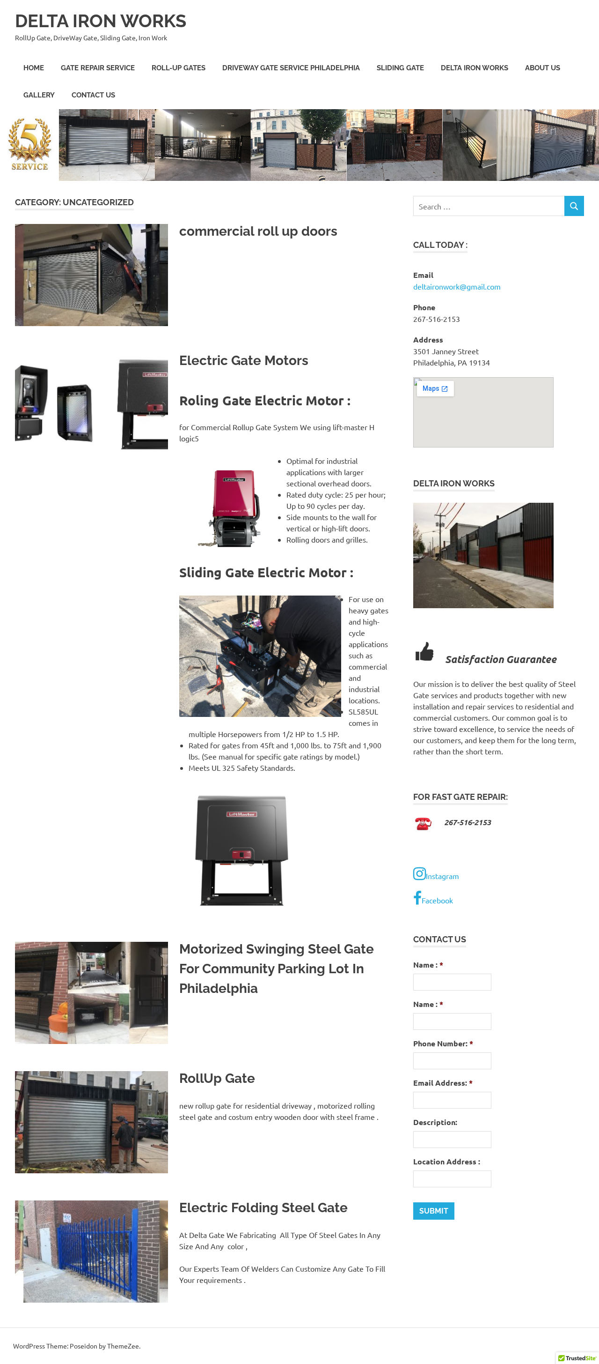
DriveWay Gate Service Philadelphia (291, 68)
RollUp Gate (217, 1078)
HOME (33, 68)
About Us (542, 68)
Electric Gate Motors (243, 360)
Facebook (437, 900)
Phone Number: (443, 1043)
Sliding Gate (400, 68)
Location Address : (446, 1161)
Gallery (39, 95)
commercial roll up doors (258, 231)
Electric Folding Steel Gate (263, 1207)
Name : (428, 964)
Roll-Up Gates (178, 68)
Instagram (442, 875)
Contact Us (93, 95)
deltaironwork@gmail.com (457, 286)
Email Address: (443, 1083)
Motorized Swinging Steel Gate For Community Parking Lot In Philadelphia (276, 968)
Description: (435, 1122)
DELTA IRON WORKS (100, 20)
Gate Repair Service (98, 68)
